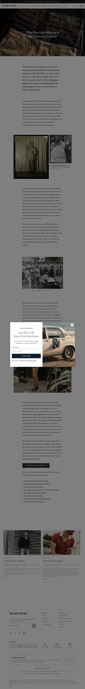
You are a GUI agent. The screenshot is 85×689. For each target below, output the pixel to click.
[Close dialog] (72, 324)
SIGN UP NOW (26, 356)
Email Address (15, 347)
